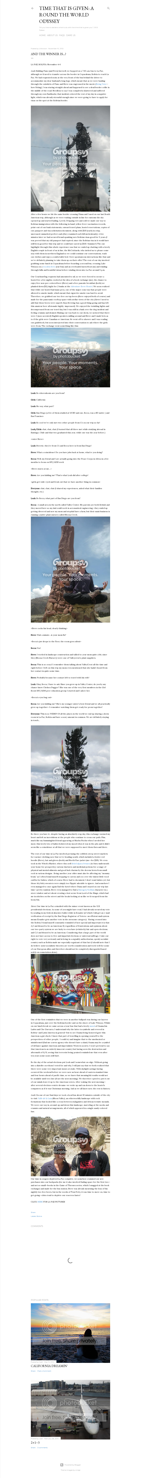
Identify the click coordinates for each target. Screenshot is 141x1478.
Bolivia (39, 1216)
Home (42, 35)
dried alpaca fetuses (81, 863)
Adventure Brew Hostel (81, 286)
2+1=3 (35, 1442)
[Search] (108, 7)
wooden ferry (49, 266)
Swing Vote (101, 84)
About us (52, 35)
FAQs (62, 35)
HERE (40, 1202)
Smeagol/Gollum (86, 890)
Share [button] (33, 1212)
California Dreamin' (49, 1366)
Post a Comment (44, 1371)
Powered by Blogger (73, 1465)
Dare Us (70, 35)
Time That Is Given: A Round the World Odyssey (66, 14)
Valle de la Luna (45, 1098)
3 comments (42, 1448)
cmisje (77, 1470)
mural (92, 1026)
